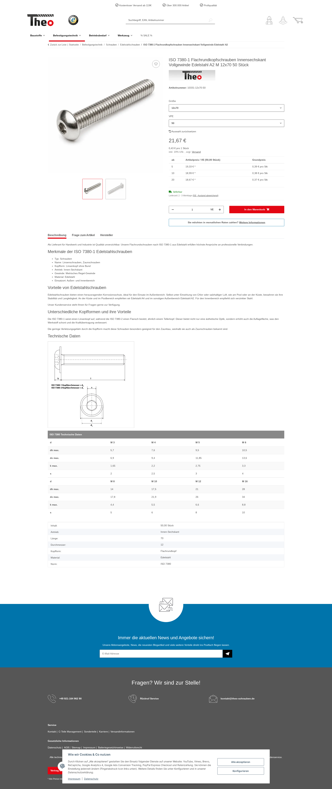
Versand (196, 151)
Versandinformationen (122, 731)
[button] (269, 20)
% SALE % (146, 35)
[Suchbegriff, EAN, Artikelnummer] (210, 20)
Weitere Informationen (252, 222)
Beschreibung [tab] (57, 235)
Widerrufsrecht (134, 747)
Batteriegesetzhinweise (111, 747)
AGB (67, 747)
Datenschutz (91, 778)
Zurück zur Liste (58, 44)
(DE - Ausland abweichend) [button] (205, 195)
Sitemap (76, 747)
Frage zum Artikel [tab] (83, 235)
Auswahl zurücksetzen (183, 131)
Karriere (104, 731)
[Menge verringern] (173, 209)
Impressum (74, 778)
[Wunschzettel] (283, 20)
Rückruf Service (149, 698)
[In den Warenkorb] (50, 55)
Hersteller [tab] (106, 235)
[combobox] (226, 108)
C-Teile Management (70, 731)
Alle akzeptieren (240, 761)
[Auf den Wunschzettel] (156, 64)
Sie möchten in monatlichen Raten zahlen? (226, 222)
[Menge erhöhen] (220, 209)
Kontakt (52, 731)
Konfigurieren (241, 770)
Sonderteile (90, 731)
